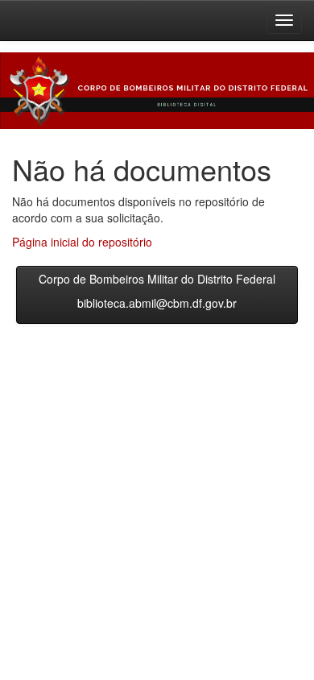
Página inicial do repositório (82, 242)
